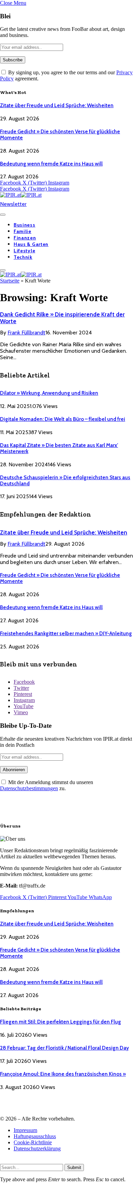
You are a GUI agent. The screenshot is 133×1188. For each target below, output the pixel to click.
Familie (22, 231)
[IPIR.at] (21, 195)
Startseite (9, 281)
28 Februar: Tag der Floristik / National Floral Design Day (64, 1048)
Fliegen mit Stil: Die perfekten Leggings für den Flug (60, 1022)
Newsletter (13, 204)
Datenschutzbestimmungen (29, 788)
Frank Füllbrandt (26, 332)
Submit (74, 1167)
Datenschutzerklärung (37, 1148)
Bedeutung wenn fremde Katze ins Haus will (51, 164)
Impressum (25, 1130)
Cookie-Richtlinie (33, 1142)
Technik (23, 257)
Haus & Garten (31, 244)
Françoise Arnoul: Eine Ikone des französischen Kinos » (63, 1074)
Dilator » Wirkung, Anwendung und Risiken (49, 393)
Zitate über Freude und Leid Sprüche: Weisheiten (57, 105)
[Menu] (2, 215)
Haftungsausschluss (35, 1136)
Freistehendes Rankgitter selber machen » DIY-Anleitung (66, 633)
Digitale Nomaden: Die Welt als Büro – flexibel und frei (62, 419)
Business (24, 225)
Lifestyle (24, 251)
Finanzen (25, 238)
